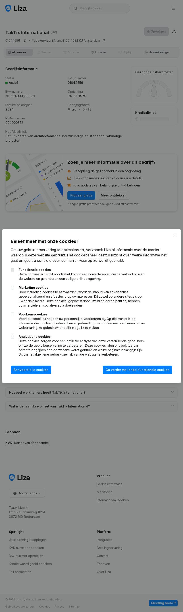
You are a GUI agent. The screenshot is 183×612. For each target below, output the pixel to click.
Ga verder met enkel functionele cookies (137, 370)
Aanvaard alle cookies (31, 370)
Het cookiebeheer (82, 255)
